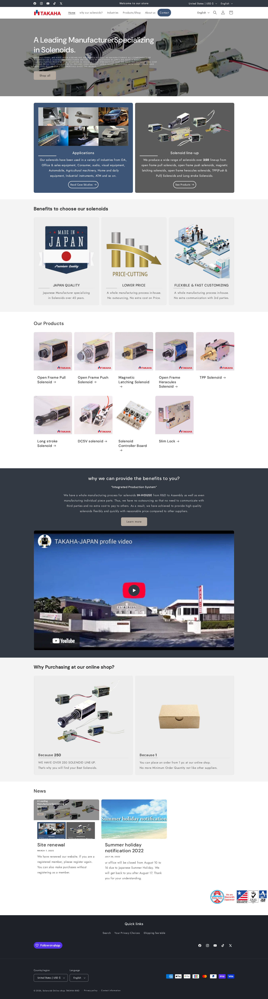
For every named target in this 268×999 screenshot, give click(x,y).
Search (107, 933)
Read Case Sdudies (81, 184)
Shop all (45, 75)
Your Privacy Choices (127, 933)
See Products (182, 184)
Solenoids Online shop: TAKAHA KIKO (61, 990)
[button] (215, 13)
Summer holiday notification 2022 (124, 848)
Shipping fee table (154, 933)
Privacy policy (91, 990)
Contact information (111, 990)
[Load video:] (134, 590)
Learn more (134, 522)
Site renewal (51, 845)
